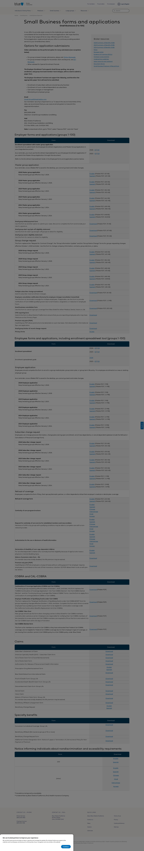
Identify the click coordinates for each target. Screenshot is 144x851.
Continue (66, 846)
